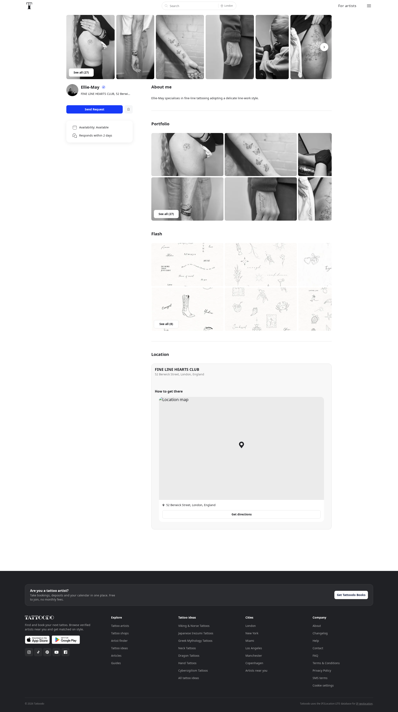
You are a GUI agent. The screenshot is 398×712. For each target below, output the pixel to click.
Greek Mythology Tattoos (195, 641)
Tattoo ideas (119, 648)
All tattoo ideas (188, 678)
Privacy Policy (322, 670)
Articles (116, 656)
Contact (318, 648)
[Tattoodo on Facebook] (65, 652)
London (250, 626)
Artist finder (119, 641)
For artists (347, 6)
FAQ (315, 656)
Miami (249, 641)
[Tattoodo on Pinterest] (47, 652)
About (317, 626)
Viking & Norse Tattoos (194, 626)
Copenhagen (254, 663)
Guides (116, 663)
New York (251, 633)
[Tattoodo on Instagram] (29, 652)
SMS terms (320, 678)
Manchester (253, 656)
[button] (187, 154)
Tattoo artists (120, 626)
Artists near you (256, 670)
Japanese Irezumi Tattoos (195, 633)
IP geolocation (364, 703)
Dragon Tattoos (188, 656)
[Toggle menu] (369, 6)
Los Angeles (253, 648)
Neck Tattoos (187, 648)
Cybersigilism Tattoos (193, 670)
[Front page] (29, 6)
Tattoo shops (120, 633)
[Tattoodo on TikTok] (38, 652)
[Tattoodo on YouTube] (56, 652)
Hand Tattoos (187, 663)
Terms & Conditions (326, 663)
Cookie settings (323, 685)
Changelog (320, 633)
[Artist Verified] (103, 87)
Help (316, 641)
